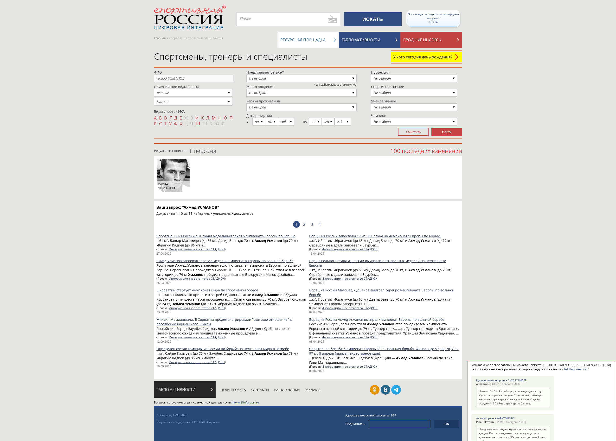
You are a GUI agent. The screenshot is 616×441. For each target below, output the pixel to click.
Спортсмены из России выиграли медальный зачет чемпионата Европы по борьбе (225, 236)
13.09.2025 (163, 312)
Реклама (313, 389)
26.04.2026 (163, 283)
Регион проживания (263, 101)
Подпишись (355, 424)
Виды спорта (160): (169, 111)
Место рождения (260, 86)
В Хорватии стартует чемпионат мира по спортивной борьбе (207, 290)
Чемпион (378, 115)
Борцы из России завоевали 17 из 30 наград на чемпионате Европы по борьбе (375, 236)
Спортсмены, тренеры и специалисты (230, 56)
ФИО (158, 72)
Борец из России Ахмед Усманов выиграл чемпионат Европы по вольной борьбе (376, 319)
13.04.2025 (316, 254)
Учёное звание (383, 101)
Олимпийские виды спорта (176, 86)
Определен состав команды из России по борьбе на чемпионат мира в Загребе (222, 348)
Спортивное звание (387, 86)
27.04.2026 (163, 254)
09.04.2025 (316, 312)
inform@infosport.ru (245, 402)
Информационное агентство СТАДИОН (197, 249)
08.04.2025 (316, 342)
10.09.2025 (163, 366)
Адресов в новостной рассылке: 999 (370, 415)
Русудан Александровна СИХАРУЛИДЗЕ (501, 380)
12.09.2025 (163, 342)
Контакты (260, 389)
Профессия (380, 72)
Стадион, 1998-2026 (173, 415)
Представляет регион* (265, 72)
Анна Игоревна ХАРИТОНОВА (495, 418)
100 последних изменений (426, 151)
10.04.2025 (316, 283)
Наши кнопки (287, 389)
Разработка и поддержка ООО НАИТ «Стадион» (188, 422)
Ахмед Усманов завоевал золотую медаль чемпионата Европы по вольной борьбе (224, 260)
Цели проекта (233, 389)
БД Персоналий (575, 369)
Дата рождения (259, 115)
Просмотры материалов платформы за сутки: (433, 18)
